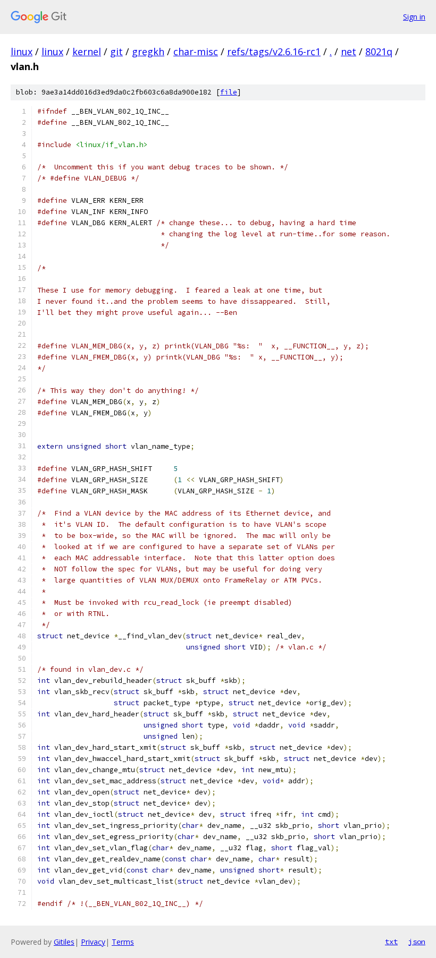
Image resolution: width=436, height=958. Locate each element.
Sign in (414, 17)
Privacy (93, 942)
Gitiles (64, 942)
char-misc (195, 51)
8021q (378, 51)
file (228, 92)
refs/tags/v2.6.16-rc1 (274, 51)
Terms (123, 942)
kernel (86, 51)
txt (391, 941)
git (116, 51)
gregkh (148, 51)
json (416, 941)
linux (21, 51)
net (348, 51)
